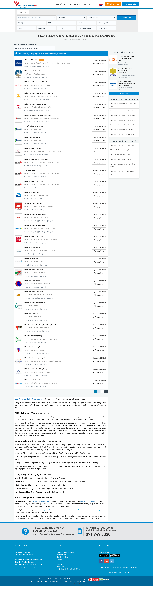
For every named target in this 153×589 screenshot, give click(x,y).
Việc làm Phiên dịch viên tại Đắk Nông (122, 134)
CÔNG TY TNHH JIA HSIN (32, 129)
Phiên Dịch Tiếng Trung (32, 137)
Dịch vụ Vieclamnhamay (22, 552)
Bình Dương (29, 121)
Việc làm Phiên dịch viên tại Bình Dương (122, 115)
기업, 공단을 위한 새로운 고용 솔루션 (68, 569)
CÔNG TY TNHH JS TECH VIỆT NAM (36, 217)
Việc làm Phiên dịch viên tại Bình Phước (122, 120)
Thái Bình (28, 375)
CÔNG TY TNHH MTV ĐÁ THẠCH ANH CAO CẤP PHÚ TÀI (42, 361)
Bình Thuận (29, 99)
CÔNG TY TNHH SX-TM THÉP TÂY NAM (37, 85)
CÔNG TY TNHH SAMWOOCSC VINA (36, 195)
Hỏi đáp (59, 559)
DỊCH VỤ (84, 4)
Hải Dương (29, 188)
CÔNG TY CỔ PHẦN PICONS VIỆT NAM (37, 372)
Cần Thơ (28, 342)
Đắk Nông (28, 77)
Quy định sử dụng (62, 557)
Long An (28, 88)
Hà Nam (28, 176)
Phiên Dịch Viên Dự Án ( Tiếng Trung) (36, 159)
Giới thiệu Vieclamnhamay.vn (66, 552)
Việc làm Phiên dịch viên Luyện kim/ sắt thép (124, 150)
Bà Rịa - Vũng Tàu (31, 221)
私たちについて (62, 566)
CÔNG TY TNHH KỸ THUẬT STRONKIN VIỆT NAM (40, 229)
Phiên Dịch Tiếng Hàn (31, 192)
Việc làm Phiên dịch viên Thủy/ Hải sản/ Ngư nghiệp (124, 173)
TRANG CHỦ (58, 4)
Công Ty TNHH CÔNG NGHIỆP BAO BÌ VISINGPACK (125, 71)
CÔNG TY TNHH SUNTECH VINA (34, 350)
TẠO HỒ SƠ (68, 4)
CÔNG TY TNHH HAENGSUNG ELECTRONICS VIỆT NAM (42, 151)
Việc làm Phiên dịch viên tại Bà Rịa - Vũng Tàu (123, 105)
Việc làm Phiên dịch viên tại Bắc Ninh (121, 111)
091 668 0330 (51, 530)
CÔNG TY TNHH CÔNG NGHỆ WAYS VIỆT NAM (39, 251)
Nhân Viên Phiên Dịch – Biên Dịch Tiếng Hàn (38, 93)
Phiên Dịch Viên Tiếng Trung (33, 71)
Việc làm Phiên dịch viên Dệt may (120, 159)
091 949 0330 (98, 534)
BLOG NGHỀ (93, 4)
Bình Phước (29, 110)
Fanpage (37, 530)
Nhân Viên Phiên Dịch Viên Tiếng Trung (37, 82)
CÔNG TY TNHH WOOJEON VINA (35, 262)
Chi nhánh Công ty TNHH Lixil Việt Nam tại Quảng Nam (126, 58)
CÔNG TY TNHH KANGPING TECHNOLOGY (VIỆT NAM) (42, 118)
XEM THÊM (125, 93)
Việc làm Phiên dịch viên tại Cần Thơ (121, 129)
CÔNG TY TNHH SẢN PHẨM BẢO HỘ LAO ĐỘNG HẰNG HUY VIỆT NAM (47, 63)
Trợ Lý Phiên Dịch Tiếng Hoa (33, 126)
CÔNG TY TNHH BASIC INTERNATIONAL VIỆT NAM (40, 240)
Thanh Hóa (29, 243)
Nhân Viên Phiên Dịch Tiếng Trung (35, 225)
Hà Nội (28, 276)
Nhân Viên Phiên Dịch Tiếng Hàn (35, 214)
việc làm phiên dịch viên (41, 501)
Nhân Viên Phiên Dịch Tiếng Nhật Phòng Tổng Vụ (40, 325)
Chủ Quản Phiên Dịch (33, 60)
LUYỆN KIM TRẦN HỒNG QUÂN (34, 74)
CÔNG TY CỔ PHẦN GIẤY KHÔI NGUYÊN (37, 107)
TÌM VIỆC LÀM (23, 12)
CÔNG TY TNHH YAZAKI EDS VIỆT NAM (37, 328)
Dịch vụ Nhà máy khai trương (24, 554)
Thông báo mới (61, 554)
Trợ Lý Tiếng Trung (30, 170)
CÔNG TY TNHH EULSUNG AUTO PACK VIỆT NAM (40, 96)
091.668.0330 (22, 564)
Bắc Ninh (28, 166)
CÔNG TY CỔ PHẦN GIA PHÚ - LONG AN (37, 284)
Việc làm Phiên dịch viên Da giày (120, 154)
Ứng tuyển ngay (100, 63)
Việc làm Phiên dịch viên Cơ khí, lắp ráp (122, 145)
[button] (71, 18)
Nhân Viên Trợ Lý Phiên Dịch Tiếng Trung (37, 115)
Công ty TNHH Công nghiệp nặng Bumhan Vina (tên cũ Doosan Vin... (126, 83)
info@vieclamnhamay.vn (26, 562)
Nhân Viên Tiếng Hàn (31, 258)
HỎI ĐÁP (77, 4)
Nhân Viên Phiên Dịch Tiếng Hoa (35, 104)
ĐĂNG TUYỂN (114, 4)
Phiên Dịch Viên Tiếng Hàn (33, 148)
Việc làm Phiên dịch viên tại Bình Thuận (122, 125)
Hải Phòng (29, 154)
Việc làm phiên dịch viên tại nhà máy (29, 399)
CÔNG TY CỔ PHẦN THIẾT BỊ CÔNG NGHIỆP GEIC (40, 383)
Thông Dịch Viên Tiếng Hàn (33, 203)
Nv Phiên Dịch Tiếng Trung (33, 336)
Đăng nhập (132, 4)
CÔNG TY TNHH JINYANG (32, 317)
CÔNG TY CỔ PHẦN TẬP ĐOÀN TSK (36, 273)
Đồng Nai (28, 320)
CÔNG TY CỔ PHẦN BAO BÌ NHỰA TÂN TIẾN (38, 206)
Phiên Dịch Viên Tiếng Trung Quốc (35, 358)
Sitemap (59, 564)
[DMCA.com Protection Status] (104, 579)
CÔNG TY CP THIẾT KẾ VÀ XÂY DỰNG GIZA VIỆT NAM (42, 162)
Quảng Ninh (29, 66)
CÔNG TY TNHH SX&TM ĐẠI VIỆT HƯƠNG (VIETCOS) (41, 339)
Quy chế (59, 562)
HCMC (27, 199)
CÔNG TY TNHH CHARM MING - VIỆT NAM (38, 295)
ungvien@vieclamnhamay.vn (28, 567)
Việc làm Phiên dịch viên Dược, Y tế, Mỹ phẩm (122, 165)
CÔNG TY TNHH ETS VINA (32, 306)
